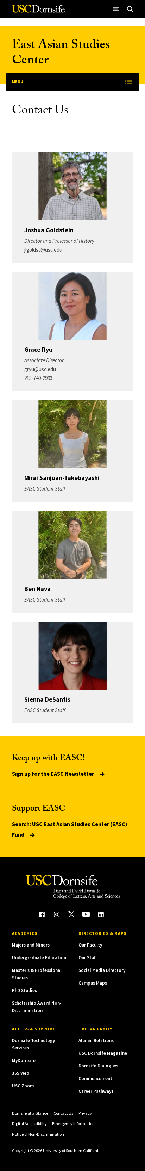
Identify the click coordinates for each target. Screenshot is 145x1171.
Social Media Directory (101, 970)
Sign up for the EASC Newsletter (53, 773)
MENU (17, 81)
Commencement (95, 1078)
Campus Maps (92, 983)
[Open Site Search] (130, 9)
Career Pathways (95, 1091)
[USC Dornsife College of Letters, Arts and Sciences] (38, 11)
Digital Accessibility (29, 1123)
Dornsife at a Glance (30, 1113)
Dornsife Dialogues (98, 1066)
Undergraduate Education (39, 958)
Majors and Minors (31, 945)
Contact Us (63, 1113)
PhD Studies (24, 990)
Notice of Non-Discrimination (38, 1134)
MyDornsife (24, 1061)
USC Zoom (23, 1086)
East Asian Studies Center (61, 53)
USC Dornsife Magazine (102, 1053)
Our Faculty (90, 945)
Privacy (85, 1113)
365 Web (20, 1073)
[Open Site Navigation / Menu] (116, 9)
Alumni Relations (96, 1040)
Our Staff (87, 958)
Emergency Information (73, 1123)
